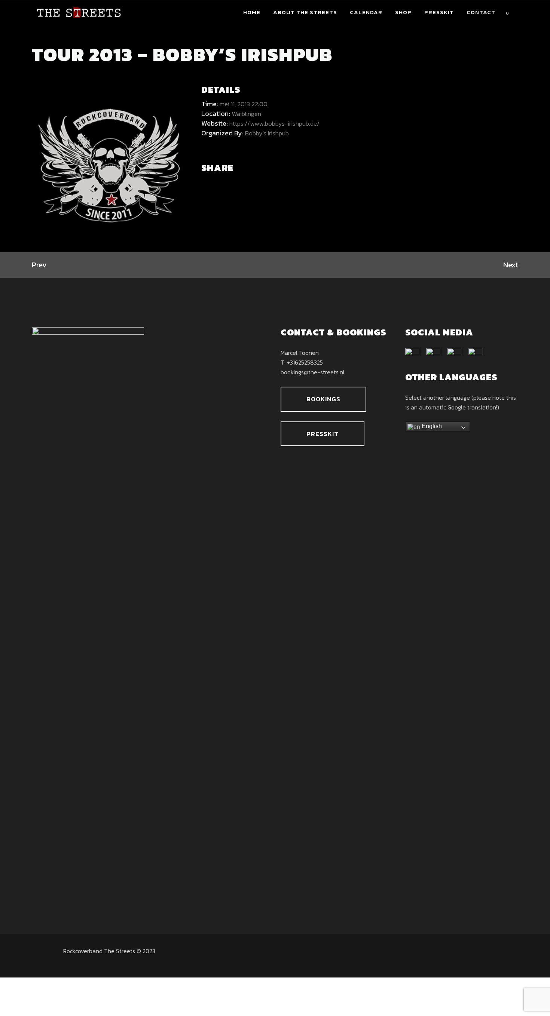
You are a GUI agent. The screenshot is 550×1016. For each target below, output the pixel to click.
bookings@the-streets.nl (313, 372)
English (431, 426)
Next (510, 264)
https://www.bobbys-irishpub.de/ (274, 123)
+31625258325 (305, 362)
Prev (39, 264)
